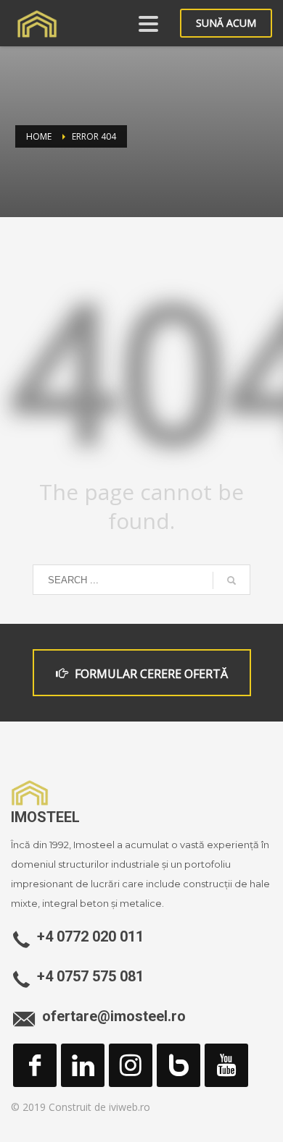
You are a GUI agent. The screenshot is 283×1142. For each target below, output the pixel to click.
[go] (231, 580)
